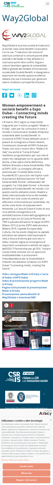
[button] (51, 420)
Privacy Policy (7, 460)
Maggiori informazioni (26, 480)
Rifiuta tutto (26, 473)
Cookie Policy (22, 460)
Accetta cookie (26, 466)
